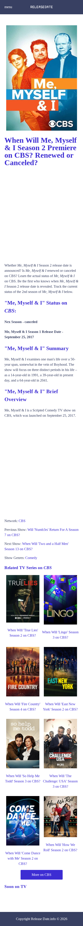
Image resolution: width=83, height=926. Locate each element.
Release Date (40, 919)
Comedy (31, 558)
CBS (22, 521)
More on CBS (41, 875)
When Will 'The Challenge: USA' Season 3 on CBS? (60, 781)
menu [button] (8, 7)
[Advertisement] (41, 213)
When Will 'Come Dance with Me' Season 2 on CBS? (22, 858)
